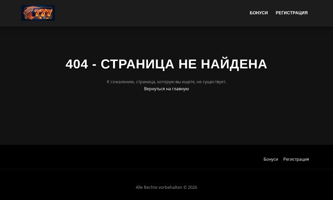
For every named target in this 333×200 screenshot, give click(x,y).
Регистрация (292, 13)
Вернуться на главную (166, 89)
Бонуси (259, 13)
